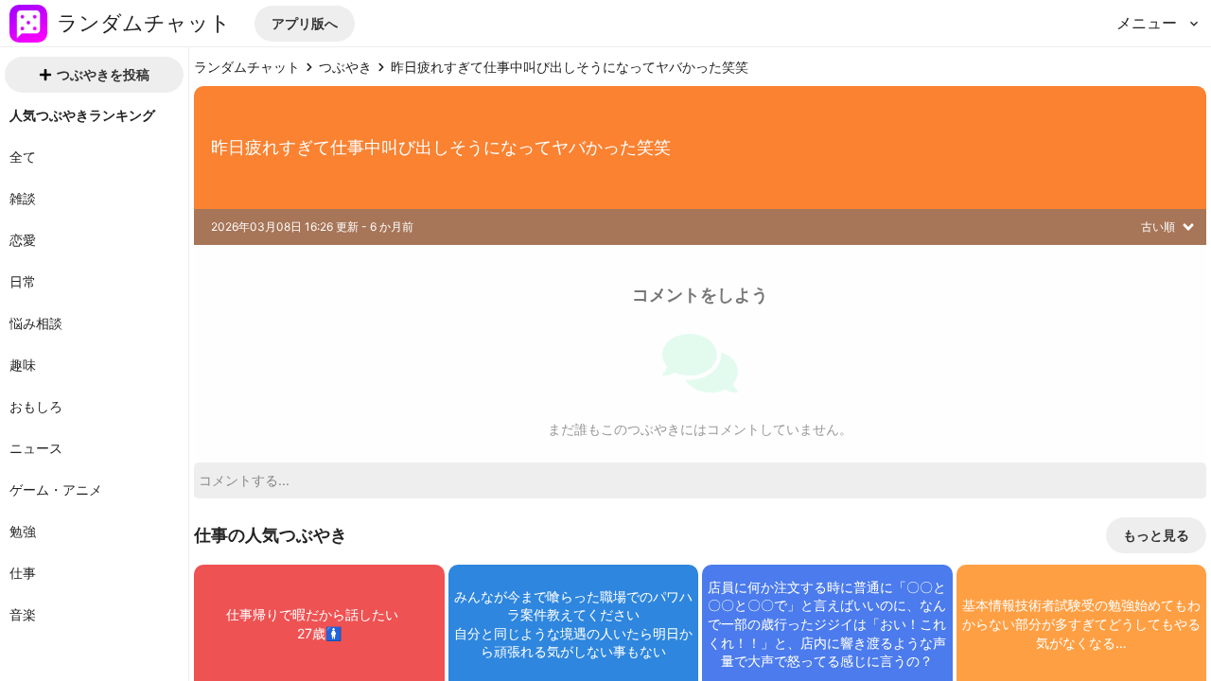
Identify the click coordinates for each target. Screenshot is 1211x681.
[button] (304, 24)
